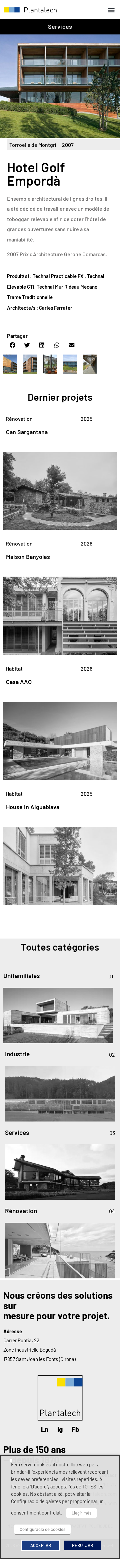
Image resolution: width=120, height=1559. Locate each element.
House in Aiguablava (32, 806)
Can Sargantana (27, 431)
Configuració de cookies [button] (42, 1529)
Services (60, 26)
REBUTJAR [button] (82, 1545)
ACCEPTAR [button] (40, 1545)
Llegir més (81, 1513)
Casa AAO (19, 681)
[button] (111, 9)
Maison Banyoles (28, 556)
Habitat (14, 668)
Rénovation (19, 418)
